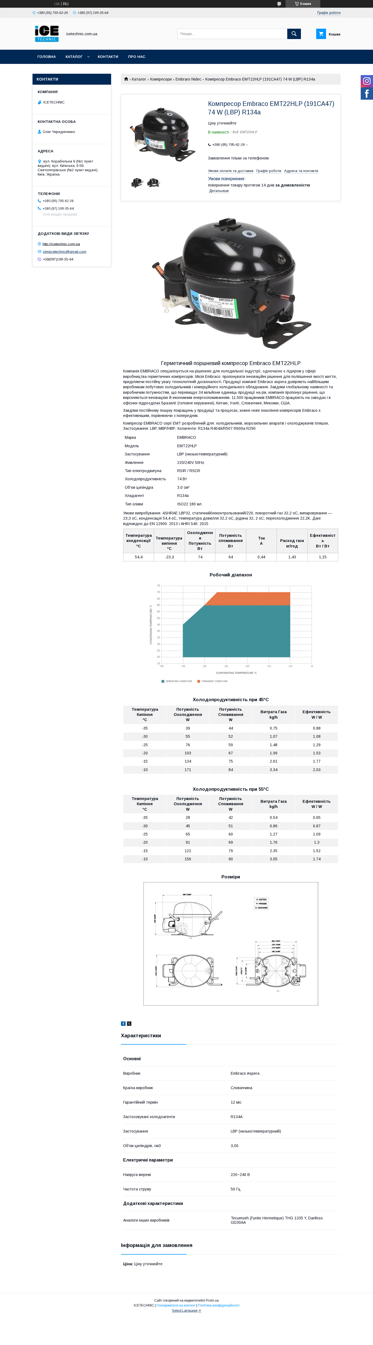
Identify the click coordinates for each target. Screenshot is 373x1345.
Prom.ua (212, 1300)
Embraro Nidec (188, 79)
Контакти (108, 57)
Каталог (74, 57)
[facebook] (123, 1024)
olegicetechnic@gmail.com (64, 252)
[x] (129, 1024)
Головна (46, 57)
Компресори (161, 79)
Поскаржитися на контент (176, 1305)
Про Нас (136, 57)
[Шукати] (294, 34)
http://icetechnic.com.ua (61, 244)
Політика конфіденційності (218, 1305)
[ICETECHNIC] (46, 42)
